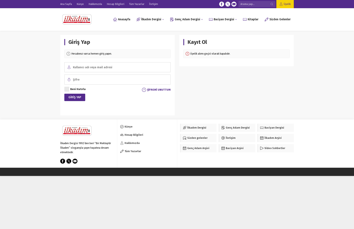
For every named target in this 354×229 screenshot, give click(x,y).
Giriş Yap (74, 97)
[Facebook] (221, 4)
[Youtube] (233, 4)
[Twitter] (227, 4)
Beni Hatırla (78, 89)
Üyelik (287, 4)
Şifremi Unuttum (159, 89)
